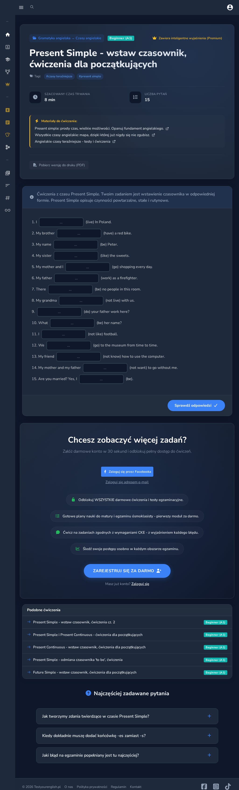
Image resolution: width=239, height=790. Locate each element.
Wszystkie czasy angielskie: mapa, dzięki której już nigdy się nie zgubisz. (93, 135)
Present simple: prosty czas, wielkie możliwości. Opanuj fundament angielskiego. (100, 128)
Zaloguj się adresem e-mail (127, 482)
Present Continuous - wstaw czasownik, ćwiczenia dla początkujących (89, 647)
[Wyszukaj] (32, 7)
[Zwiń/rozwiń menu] (21, 7)
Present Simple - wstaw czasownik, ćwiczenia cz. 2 (74, 622)
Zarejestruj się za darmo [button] (123, 571)
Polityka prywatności (92, 787)
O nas (68, 787)
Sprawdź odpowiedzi (193, 405)
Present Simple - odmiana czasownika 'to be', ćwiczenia (78, 659)
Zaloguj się (140, 584)
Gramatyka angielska (54, 38)
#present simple (90, 76)
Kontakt (135, 787)
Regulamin (118, 787)
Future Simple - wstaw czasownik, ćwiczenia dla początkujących (85, 672)
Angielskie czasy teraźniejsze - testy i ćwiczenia (73, 141)
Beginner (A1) (120, 38)
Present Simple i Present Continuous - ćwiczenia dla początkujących (88, 634)
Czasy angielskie (88, 38)
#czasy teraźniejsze (59, 76)
